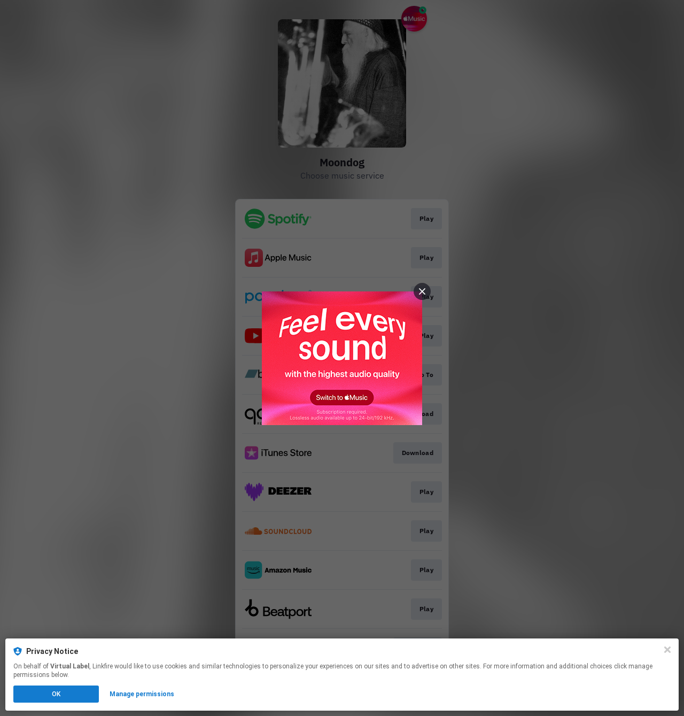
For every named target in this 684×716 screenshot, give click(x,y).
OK (56, 694)
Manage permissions (142, 694)
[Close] (667, 649)
